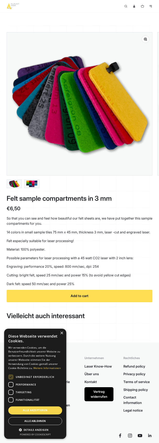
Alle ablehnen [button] (35, 421)
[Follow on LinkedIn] (149, 435)
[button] (35, 430)
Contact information (132, 400)
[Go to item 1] (14, 184)
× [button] (61, 333)
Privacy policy (134, 374)
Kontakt (90, 382)
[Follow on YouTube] (139, 435)
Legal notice (133, 410)
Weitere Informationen (47, 368)
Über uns (91, 374)
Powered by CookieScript (35, 434)
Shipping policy (135, 390)
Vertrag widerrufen (99, 394)
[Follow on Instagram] (130, 435)
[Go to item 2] (31, 184)
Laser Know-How (98, 366)
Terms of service (136, 382)
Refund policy (134, 366)
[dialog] (35, 384)
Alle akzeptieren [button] (35, 410)
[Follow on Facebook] (120, 435)
